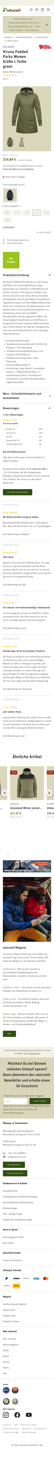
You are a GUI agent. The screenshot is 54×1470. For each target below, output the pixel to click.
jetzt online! (8, 1243)
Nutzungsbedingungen (13, 1113)
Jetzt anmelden (40, 1101)
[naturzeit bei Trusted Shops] (6, 1401)
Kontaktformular (13, 1165)
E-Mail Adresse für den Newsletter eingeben (23, 1096)
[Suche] (31, 10)
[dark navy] (10, 195)
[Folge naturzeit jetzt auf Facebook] (17, 1416)
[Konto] (37, 10)
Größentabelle (9, 227)
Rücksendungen (10, 1208)
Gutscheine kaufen (12, 1253)
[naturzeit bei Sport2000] (15, 1390)
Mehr (9, 1034)
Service (6, 1362)
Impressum (7, 1425)
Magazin (7, 1297)
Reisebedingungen (29, 1432)
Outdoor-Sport (9, 999)
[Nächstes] (49, 792)
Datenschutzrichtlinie (23, 1109)
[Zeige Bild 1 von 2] (26, 148)
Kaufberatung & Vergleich (14, 1304)
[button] (27, 77)
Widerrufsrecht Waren (28, 1425)
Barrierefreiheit (40, 1429)
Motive (6, 1356)
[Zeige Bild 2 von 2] (28, 148)
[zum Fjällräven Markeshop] (45, 47)
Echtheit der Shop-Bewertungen (17, 1220)
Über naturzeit (10, 1331)
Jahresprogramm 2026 (13, 1237)
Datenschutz (26, 1429)
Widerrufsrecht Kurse (11, 1429)
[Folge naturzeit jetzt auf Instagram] (6, 1416)
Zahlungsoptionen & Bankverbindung (20, 1197)
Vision (6, 1350)
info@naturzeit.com (17, 1157)
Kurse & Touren (10, 1230)
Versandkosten (34, 1053)
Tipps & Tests (9, 1310)
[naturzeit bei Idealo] (6, 1390)
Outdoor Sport (9, 1316)
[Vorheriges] (5, 792)
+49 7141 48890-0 (17, 1153)
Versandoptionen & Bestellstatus (18, 1202)
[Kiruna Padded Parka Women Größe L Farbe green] (27, 110)
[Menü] (48, 10)
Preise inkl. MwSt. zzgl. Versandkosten (18, 169)
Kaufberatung (9, 969)
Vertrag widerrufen (15, 1173)
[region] (27, 796)
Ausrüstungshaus (11, 1345)
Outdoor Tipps (9, 1014)
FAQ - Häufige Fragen (13, 1214)
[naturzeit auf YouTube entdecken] (29, 1416)
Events (6, 1368)
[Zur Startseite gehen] (14, 10)
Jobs (5, 1373)
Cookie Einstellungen (11, 1432)
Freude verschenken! (12, 1260)
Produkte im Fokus (11, 987)
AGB (15, 1425)
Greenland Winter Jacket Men (24, 809)
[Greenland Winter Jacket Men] (27, 783)
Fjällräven (8, 47)
